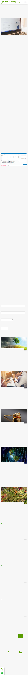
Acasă (2, 6)
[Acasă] (8, 2)
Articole (8, 6)
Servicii (15, 636)
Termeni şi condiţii (17, 640)
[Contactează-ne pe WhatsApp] (2, 673)
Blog (21, 636)
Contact (7, 640)
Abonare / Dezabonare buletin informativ (14, 643)
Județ (2, 317)
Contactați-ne (5, 281)
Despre (8, 636)
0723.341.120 (16, 668)
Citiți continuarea (6, 366)
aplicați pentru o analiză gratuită (11, 283)
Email (2, 303)
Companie (4, 310)
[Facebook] (8, 652)
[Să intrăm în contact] (2, 669)
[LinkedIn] (20, 652)
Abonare (4, 328)
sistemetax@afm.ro (9, 151)
